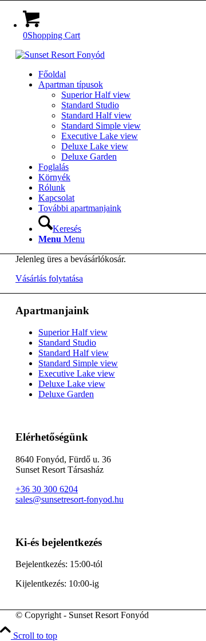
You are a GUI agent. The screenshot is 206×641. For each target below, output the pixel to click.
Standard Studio (67, 342)
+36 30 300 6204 (46, 489)
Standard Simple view (78, 363)
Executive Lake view (76, 373)
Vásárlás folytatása (49, 278)
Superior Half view (73, 332)
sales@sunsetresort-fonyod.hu (69, 499)
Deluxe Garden (66, 394)
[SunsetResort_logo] (60, 55)
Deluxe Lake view (71, 384)
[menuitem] (114, 74)
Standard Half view (73, 353)
